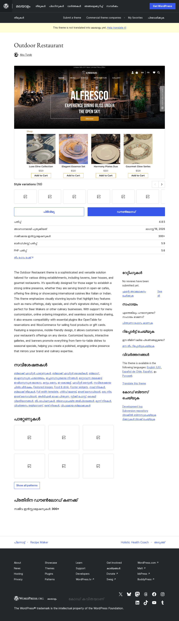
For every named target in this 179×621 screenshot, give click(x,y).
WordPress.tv (85, 579)
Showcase (51, 562)
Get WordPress (162, 6)
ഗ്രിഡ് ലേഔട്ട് (68, 391)
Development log (132, 406)
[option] (29, 437)
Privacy (18, 579)
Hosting (18, 573)
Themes (49, 568)
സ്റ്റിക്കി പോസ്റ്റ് (78, 396)
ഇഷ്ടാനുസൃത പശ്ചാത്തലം (29, 377)
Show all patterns (27, 485)
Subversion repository (135, 410)
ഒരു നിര (106, 391)
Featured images (43, 387)
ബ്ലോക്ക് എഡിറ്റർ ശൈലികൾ (69, 373)
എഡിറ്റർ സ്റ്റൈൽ (82, 382)
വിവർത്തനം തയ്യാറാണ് (28, 405)
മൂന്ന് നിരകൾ (103, 400)
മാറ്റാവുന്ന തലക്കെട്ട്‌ (90, 377)
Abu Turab (26, 54)
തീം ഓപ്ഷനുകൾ (45, 400)
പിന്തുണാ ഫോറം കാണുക (137, 322)
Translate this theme (134, 383)
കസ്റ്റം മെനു (49, 382)
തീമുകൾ (19, 17)
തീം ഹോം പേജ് (22, 257)
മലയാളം (52, 598)
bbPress (144, 573)
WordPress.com (148, 562)
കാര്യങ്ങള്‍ (113, 568)
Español (147, 371)
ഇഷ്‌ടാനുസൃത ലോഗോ (27, 382)
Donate (112, 573)
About (17, 562)
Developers (83, 573)
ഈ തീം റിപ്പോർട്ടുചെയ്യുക (138, 345)
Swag (111, 579)
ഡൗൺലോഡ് (126, 211)
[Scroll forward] (162, 184)
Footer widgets (79, 387)
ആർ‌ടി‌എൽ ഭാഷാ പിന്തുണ (53, 396)
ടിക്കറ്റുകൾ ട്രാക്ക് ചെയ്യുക (138, 419)
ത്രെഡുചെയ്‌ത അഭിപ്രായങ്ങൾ (75, 400)
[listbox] (64, 451)
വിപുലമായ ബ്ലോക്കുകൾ (75, 405)
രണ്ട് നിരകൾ (51, 405)
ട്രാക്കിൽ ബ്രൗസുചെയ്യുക (139, 414)
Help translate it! (116, 27)
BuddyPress (146, 579)
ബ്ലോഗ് (94, 373)
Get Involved (114, 562)
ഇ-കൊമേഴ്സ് (64, 382)
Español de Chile (132, 371)
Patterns (50, 579)
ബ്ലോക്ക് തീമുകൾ (24, 391)
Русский (127, 375)
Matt (142, 568)
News (17, 568)
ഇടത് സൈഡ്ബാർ (89, 391)
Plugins (49, 573)
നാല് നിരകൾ (97, 387)
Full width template (47, 391)
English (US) (154, 367)
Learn (79, 562)
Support (80, 568)
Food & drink (61, 387)
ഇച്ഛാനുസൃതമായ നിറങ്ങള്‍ (61, 377)
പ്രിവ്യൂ (49, 211)
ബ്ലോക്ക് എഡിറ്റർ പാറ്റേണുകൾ (32, 373)
